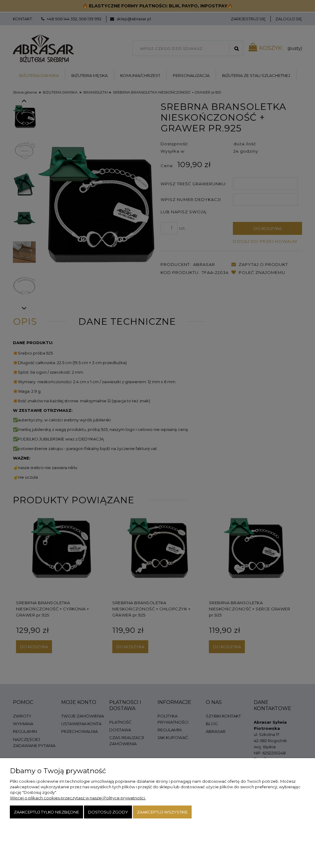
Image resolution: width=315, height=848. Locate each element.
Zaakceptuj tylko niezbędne (46, 812)
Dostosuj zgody (108, 812)
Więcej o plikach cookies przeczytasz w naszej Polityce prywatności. (78, 797)
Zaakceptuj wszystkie (162, 812)
